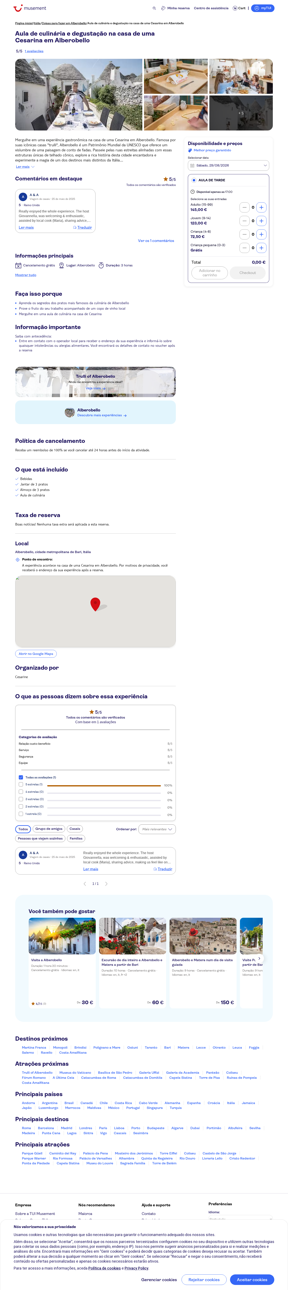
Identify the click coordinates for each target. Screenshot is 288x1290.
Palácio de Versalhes (95, 1158)
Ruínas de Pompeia (242, 1078)
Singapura (155, 1108)
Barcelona (46, 1128)
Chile (104, 1103)
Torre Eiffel (168, 1153)
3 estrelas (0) (35, 799)
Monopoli (60, 1047)
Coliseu (232, 1073)
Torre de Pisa (209, 1078)
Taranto (151, 1047)
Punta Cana (51, 1133)
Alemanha (172, 1103)
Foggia (254, 1047)
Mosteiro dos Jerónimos (134, 1153)
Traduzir (84, 227)
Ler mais (23, 166)
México (113, 1108)
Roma (26, 1128)
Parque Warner (34, 1158)
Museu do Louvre (99, 1163)
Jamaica (248, 1103)
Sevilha (255, 1128)
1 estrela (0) (34, 814)
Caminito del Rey (62, 1153)
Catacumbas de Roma (98, 1078)
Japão (27, 1108)
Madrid (66, 1128)
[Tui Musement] (32, 8)
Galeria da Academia (182, 1073)
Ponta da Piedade (36, 1163)
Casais (75, 829)
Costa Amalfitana (73, 1053)
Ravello (46, 1053)
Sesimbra (140, 1133)
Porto (135, 1128)
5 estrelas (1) (34, 784)
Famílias (76, 838)
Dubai (195, 1128)
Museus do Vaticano (75, 1073)
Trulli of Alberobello (95, 376)
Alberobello (88, 410)
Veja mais (93, 388)
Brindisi (80, 1047)
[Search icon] (154, 8)
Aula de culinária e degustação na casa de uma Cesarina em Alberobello (135, 23)
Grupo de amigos (48, 829)
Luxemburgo (48, 1108)
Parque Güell (32, 1153)
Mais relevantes (154, 829)
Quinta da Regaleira (157, 1158)
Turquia (176, 1108)
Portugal (133, 1108)
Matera (183, 1047)
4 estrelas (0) (35, 791)
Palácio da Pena (95, 1153)
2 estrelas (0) (35, 806)
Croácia (214, 1103)
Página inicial (23, 23)
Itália (37, 23)
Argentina (50, 1103)
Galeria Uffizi (149, 1073)
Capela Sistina (180, 1078)
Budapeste (155, 1128)
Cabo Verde (148, 1103)
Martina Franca (34, 1047)
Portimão (214, 1128)
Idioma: (214, 1212)
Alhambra (126, 1158)
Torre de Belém (164, 1163)
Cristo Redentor (242, 1158)
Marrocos (72, 1108)
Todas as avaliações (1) (41, 777)
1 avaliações (34, 51)
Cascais (120, 1133)
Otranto (219, 1047)
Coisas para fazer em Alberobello (64, 23)
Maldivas (94, 1108)
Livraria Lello (212, 1158)
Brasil (69, 1103)
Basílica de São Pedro (115, 1073)
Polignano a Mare (106, 1047)
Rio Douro (187, 1158)
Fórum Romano (34, 1078)
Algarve (177, 1128)
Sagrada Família (132, 1163)
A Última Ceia (63, 1078)
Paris (103, 1128)
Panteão (212, 1073)
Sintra (88, 1133)
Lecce (201, 1047)
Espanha (194, 1103)
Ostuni (132, 1047)
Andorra (28, 1103)
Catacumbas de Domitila (142, 1078)
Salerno (28, 1053)
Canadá (87, 1103)
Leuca (237, 1047)
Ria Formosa (63, 1158)
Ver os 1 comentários (156, 241)
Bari (167, 1047)
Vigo (103, 1133)
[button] (228, 180)
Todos (23, 829)
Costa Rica (123, 1103)
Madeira (28, 1133)
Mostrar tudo (25, 275)
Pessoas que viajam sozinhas (40, 838)
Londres (85, 1128)
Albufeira (235, 1128)
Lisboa (119, 1128)
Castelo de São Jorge (219, 1153)
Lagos (72, 1133)
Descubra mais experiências (99, 415)
